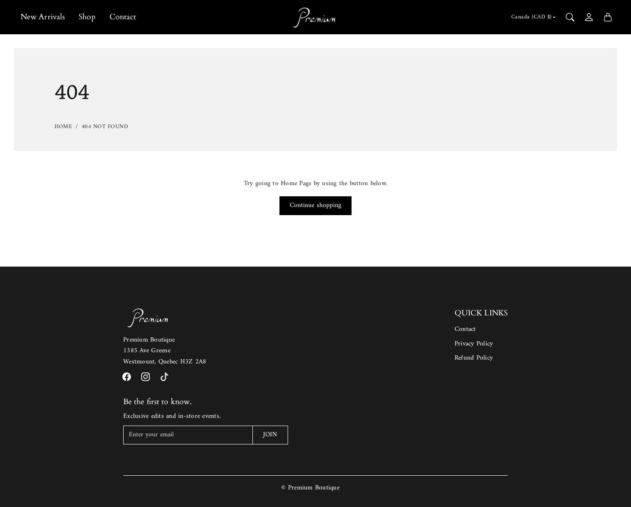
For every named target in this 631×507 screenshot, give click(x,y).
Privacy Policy (474, 344)
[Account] (588, 17)
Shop (87, 17)
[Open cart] (607, 17)
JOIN (270, 435)
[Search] (570, 17)
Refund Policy (474, 358)
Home (63, 127)
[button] (126, 376)
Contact (123, 17)
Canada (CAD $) (531, 17)
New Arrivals (43, 17)
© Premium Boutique (310, 488)
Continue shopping (316, 205)
